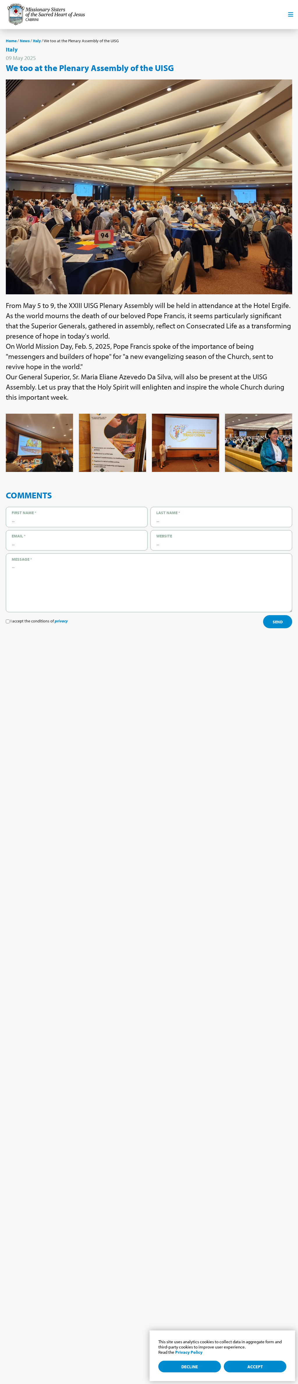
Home (11, 40)
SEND (278, 621)
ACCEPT (255, 1366)
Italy (37, 40)
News (25, 40)
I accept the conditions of (39, 621)
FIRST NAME (24, 512)
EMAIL (19, 536)
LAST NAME (168, 512)
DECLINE (189, 1366)
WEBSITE (164, 536)
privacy (61, 621)
